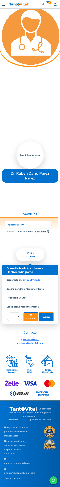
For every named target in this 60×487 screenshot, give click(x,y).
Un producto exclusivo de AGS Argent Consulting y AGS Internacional (30, 412)
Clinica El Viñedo (31, 280)
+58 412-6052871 (31, 339)
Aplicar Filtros (15, 224)
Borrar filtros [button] (40, 231)
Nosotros (13, 419)
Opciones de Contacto (40, 419)
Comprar (30, 318)
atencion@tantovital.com (30, 343)
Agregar (47, 317)
